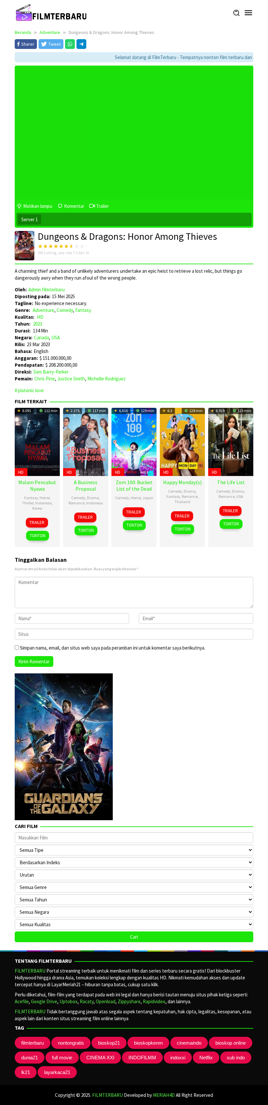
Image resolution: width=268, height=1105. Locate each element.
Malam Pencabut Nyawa (37, 485)
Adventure (43, 310)
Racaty (86, 1001)
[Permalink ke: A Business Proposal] (86, 441)
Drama (93, 497)
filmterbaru (32, 1043)
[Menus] (248, 13)
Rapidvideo (154, 1001)
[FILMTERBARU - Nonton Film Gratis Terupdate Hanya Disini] (51, 12)
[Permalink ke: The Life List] (231, 441)
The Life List (231, 482)
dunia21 (29, 1057)
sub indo (236, 1057)
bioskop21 (109, 1043)
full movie (62, 1057)
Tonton (37, 535)
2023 (37, 324)
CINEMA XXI (100, 1057)
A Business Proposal (85, 485)
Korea (37, 508)
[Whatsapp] (70, 44)
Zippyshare (129, 1001)
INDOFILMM (142, 1057)
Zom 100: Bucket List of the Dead (134, 485)
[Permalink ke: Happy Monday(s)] (182, 441)
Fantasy (83, 310)
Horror (45, 497)
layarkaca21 (57, 1072)
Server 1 (29, 219)
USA (55, 337)
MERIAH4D (164, 1095)
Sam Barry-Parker (51, 372)
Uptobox (68, 1001)
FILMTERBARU (30, 971)
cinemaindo (189, 1043)
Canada (41, 337)
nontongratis (71, 1043)
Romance (77, 502)
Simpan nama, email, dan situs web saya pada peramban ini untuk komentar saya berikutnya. (112, 648)
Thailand (182, 501)
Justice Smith (71, 379)
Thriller (28, 502)
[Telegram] (81, 44)
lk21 (25, 1072)
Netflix (206, 1057)
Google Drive (44, 1001)
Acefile (22, 1001)
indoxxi (177, 1057)
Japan (147, 497)
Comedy (65, 310)
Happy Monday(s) (182, 482)
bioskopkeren (148, 1043)
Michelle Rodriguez (106, 379)
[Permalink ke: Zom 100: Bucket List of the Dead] (134, 441)
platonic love (31, 390)
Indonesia (43, 502)
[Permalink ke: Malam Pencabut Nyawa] (37, 441)
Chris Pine (44, 379)
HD (40, 317)
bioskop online (230, 1043)
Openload (105, 1001)
